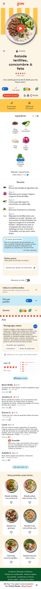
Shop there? (27, 586)
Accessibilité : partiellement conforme (20, 577)
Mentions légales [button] (30, 574)
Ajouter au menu (12, 95)
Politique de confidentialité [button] (14, 574)
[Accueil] (20, 4)
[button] (4, 4)
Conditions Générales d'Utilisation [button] (20, 572)
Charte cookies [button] (13, 579)
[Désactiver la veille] (27, 280)
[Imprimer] (28, 95)
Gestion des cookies (27, 579)
